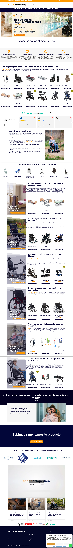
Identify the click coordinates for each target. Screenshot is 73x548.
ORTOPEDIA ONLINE (15, 8)
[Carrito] (63, 4)
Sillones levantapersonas (54, 176)
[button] (71, 535)
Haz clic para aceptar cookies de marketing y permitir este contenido (36, 481)
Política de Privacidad (59, 546)
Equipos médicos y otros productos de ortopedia (30, 177)
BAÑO (44, 8)
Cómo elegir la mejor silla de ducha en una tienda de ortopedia (35, 514)
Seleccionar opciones (5, 88)
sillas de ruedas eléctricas (24, 135)
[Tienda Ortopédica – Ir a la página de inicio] (17, 5)
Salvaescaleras (66, 177)
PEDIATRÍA (36, 10)
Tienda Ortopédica (5, 69)
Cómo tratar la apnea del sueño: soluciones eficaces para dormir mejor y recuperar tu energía (17, 514)
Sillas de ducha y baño (5, 176)
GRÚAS (40, 8)
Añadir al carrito (30, 88)
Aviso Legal (64, 546)
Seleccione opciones (32, 213)
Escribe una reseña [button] (8, 124)
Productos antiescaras (17, 176)
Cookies (54, 546)
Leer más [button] (21, 126)
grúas (29, 328)
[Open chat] (70, 545)
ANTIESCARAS (57, 8)
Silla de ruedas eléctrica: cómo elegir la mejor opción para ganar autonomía (55, 514)
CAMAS (35, 8)
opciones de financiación (30, 141)
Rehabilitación (42, 176)
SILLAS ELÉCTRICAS (22, 8)
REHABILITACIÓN (50, 8)
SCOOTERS (30, 8)
